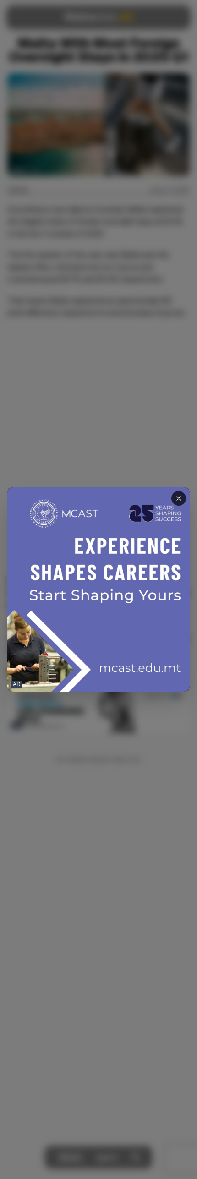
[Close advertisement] (178, 498)
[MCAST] (98, 589)
